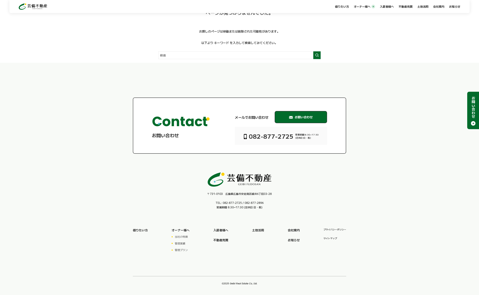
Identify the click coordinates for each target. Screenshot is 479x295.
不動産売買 (406, 6)
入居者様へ (387, 6)
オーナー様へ (362, 6)
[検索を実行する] (317, 55)
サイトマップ (330, 238)
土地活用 (422, 6)
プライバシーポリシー (335, 229)
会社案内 (438, 6)
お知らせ (454, 6)
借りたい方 (342, 6)
